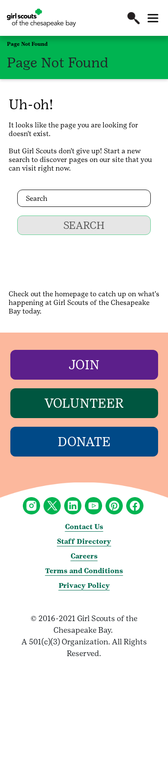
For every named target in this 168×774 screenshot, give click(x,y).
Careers (84, 556)
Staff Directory (84, 541)
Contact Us (84, 527)
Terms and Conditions (84, 571)
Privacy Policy (84, 585)
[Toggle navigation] (152, 18)
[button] (133, 18)
